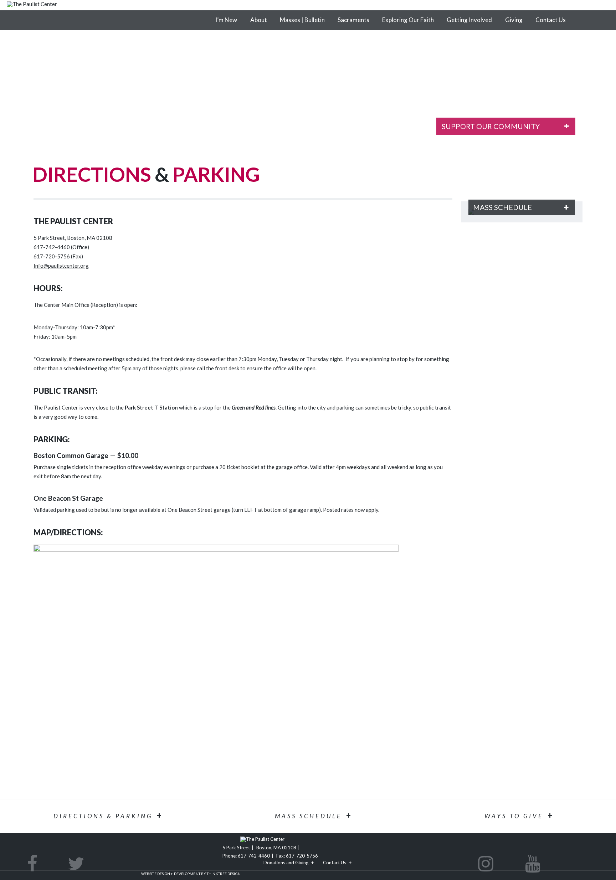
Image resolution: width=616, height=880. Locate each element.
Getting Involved (469, 20)
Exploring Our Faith (408, 20)
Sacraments (353, 20)
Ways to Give (513, 816)
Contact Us (550, 20)
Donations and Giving (285, 862)
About (258, 20)
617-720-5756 (302, 856)
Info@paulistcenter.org (61, 265)
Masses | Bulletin (302, 20)
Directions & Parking (103, 816)
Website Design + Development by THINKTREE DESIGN (191, 873)
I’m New (226, 20)
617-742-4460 (254, 856)
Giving (514, 20)
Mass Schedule (502, 207)
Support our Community (491, 126)
